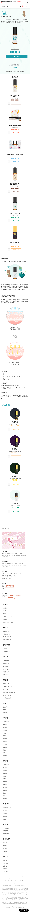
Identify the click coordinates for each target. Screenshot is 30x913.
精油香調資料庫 (7, 637)
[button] (21, 6)
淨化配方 (5, 753)
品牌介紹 (5, 860)
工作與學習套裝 (7, 669)
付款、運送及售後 (7, 616)
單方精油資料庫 (7, 634)
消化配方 (5, 736)
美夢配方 (5, 770)
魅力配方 (5, 848)
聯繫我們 (15, 67)
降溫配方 (5, 793)
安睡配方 (5, 727)
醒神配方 (5, 724)
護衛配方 (5, 790)
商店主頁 (5, 608)
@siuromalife (12, 599)
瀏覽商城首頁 (11, 2)
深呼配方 (5, 741)
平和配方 (5, 733)
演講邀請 (5, 710)
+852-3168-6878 (9, 585)
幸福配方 (5, 843)
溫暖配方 (5, 755)
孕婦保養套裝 (6, 666)
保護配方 (5, 747)
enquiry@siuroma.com (11, 589)
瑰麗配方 (5, 845)
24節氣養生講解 (7, 698)
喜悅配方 (5, 773)
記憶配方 (5, 813)
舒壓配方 (5, 730)
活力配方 (5, 767)
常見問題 (5, 611)
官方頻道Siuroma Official (14, 595)
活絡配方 (5, 739)
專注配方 (5, 819)
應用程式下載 (6, 631)
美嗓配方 (5, 744)
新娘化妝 (5, 712)
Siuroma (10, 597)
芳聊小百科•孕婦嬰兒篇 (9, 692)
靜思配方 (5, 816)
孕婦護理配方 (6, 831)
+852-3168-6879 (9, 587)
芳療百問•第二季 (7, 686)
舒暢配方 (5, 779)
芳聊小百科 (5, 689)
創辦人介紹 (5, 863)
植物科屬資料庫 (7, 640)
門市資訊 (5, 869)
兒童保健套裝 (6, 663)
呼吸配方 (5, 784)
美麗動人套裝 (6, 672)
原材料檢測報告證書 (8, 622)
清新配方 (5, 796)
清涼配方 (5, 750)
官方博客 (5, 866)
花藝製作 (5, 707)
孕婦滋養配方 (6, 834)
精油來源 (5, 619)
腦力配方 (5, 810)
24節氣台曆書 (6, 651)
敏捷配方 (5, 782)
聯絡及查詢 (5, 871)
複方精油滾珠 (6, 675)
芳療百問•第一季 (7, 684)
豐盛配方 (5, 851)
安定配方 (5, 776)
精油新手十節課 (7, 695)
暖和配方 (5, 798)
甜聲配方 (5, 787)
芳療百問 (5, 649)
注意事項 (5, 613)
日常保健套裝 (6, 660)
